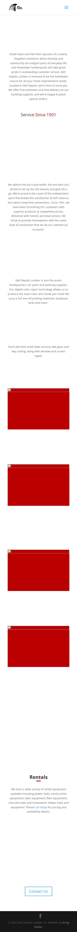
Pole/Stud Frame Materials (32, 513)
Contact (13, 452)
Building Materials (24, 436)
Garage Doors (20, 674)
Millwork (16, 598)
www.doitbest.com (47, 742)
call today (41, 807)
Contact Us (38, 891)
